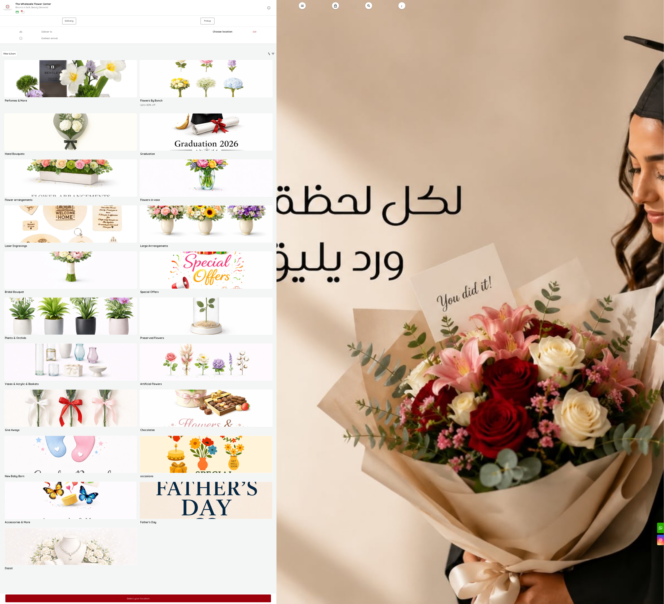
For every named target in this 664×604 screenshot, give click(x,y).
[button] (138, 8)
